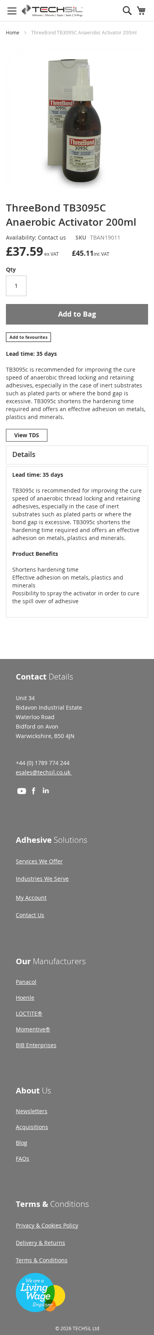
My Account (31, 897)
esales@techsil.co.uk (44, 772)
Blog (21, 1142)
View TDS (26, 435)
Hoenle (25, 997)
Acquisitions (32, 1127)
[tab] (77, 455)
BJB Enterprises (36, 1045)
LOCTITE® (29, 1013)
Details (24, 454)
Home (12, 32)
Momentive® (33, 1029)
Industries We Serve (42, 878)
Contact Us (30, 915)
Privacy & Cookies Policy (47, 1225)
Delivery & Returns (40, 1242)
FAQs (22, 1158)
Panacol (26, 982)
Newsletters (31, 1111)
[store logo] (52, 11)
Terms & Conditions (42, 1260)
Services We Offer (39, 861)
